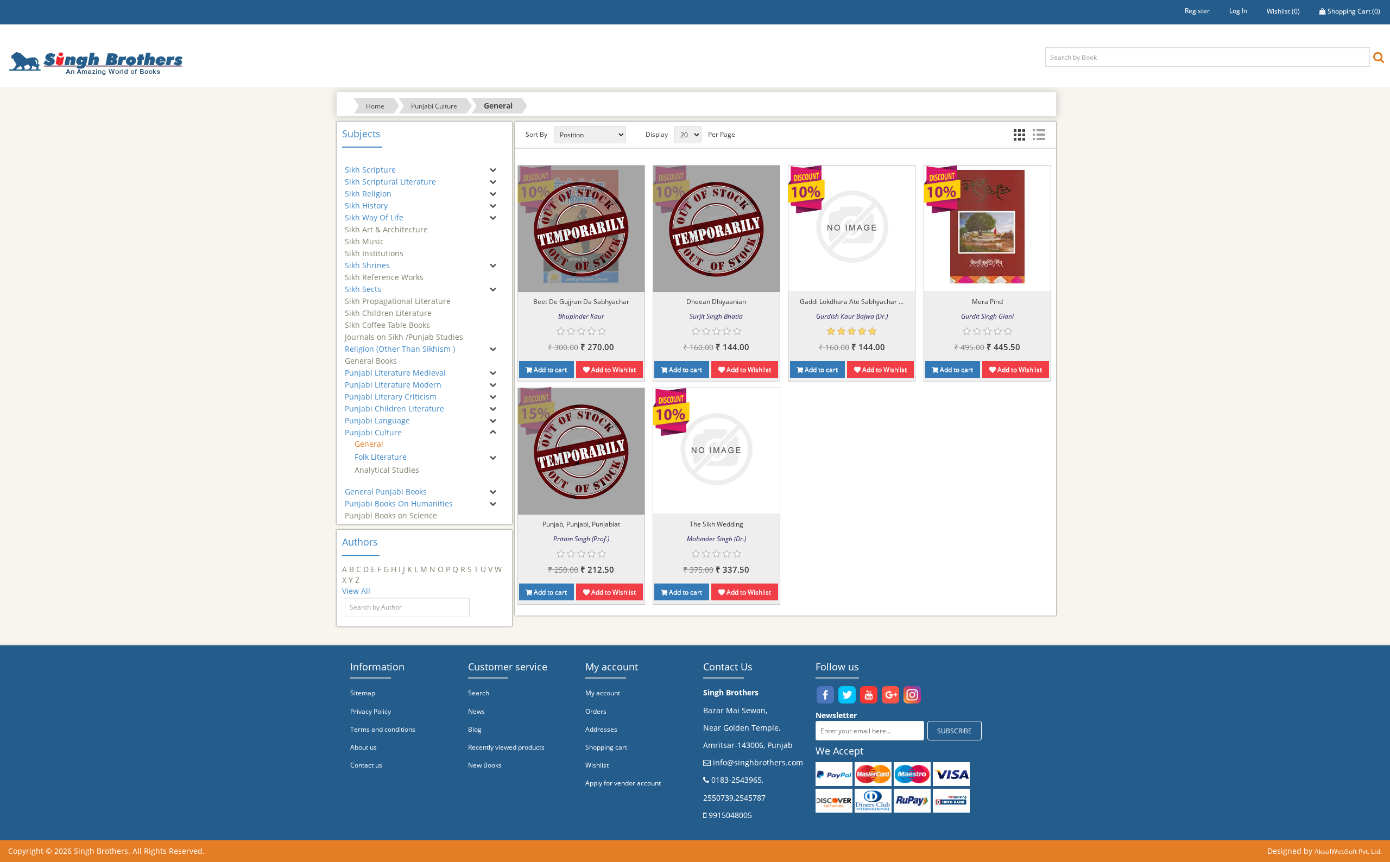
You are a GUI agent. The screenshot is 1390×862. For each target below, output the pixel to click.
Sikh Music (364, 236)
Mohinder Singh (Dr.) (716, 538)
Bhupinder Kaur (581, 316)
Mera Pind (987, 301)
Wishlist (597, 765)
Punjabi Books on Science (391, 510)
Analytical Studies (387, 470)
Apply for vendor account (623, 783)
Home (375, 106)
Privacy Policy (370, 711)
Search (478, 693)
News (476, 711)
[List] (1038, 134)
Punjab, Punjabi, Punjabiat (581, 524)
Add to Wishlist (613, 369)
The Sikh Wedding (716, 524)
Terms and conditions (382, 729)
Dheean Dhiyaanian (716, 301)
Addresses (601, 729)
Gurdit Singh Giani (987, 316)
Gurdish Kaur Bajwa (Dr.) (852, 316)
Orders (595, 711)
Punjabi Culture (434, 106)
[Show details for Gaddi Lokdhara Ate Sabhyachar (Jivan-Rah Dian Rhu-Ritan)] (852, 227)
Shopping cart (606, 747)
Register (1197, 10)
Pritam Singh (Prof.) (581, 538)
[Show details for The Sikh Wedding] (716, 449)
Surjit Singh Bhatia (716, 316)
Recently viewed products (506, 747)
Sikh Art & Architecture (386, 224)
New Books (485, 765)
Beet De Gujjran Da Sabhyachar (581, 301)
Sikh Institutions (374, 248)
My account (602, 693)
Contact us (366, 765)
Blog (475, 729)
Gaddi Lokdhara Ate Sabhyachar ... (852, 301)
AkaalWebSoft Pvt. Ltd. (1348, 851)
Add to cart (549, 369)
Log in (1238, 10)
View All (356, 591)
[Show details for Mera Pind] (987, 227)
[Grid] (1019, 134)
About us (363, 747)
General (369, 444)
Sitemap (362, 693)
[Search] (1378, 56)
